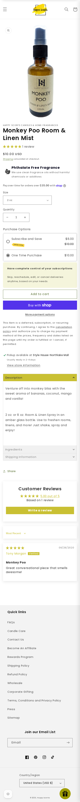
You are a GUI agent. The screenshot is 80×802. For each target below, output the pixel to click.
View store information (23, 365)
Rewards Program (20, 657)
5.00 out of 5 (50, 496)
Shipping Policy (18, 666)
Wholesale (15, 683)
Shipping (8, 159)
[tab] (40, 377)
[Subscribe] (68, 742)
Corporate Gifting (20, 692)
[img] (15, 548)
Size (5, 192)
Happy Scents (43, 798)
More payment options (40, 314)
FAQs (11, 622)
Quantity (9, 209)
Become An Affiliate (21, 648)
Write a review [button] (40, 510)
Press (11, 709)
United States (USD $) (38, 783)
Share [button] (11, 471)
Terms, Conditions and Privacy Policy (34, 700)
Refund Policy (17, 674)
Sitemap (13, 718)
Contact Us (15, 639)
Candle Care (16, 631)
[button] (5, 9)
